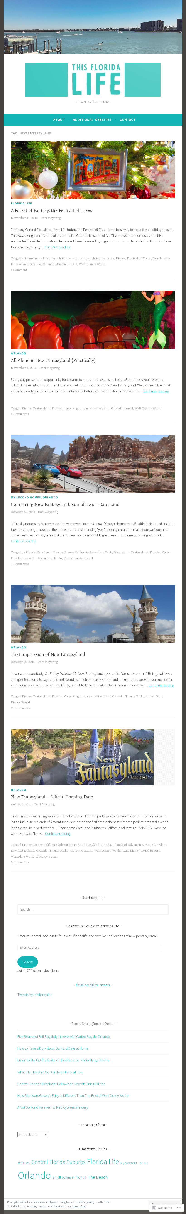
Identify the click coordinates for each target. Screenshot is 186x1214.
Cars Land (44, 552)
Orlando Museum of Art (60, 264)
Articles (24, 1162)
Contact (128, 119)
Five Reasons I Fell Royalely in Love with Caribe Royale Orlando (63, 1036)
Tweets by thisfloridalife (34, 994)
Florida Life (21, 203)
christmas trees (102, 258)
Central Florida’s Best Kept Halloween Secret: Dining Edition (61, 1083)
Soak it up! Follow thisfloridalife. (93, 926)
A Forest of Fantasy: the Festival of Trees (51, 210)
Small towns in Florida (69, 1177)
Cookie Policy (80, 1206)
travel (129, 408)
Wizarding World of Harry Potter (34, 856)
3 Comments (20, 564)
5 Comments (20, 862)
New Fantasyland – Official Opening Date (52, 797)
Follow (28, 962)
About (59, 119)
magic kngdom (74, 408)
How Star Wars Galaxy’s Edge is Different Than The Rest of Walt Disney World (72, 1095)
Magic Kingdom (74, 696)
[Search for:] (93, 909)
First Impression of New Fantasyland (48, 654)
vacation (86, 851)
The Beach (98, 1177)
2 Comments (20, 414)
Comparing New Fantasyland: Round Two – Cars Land (65, 504)
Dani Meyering (51, 218)
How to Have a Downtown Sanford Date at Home (53, 1048)
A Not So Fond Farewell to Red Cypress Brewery (52, 1107)
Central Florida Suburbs (58, 1162)
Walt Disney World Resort (141, 851)
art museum (30, 258)
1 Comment (19, 270)
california (28, 552)
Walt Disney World (92, 264)
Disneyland (121, 552)
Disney (120, 258)
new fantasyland (97, 408)
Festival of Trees (139, 258)
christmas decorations (73, 258)
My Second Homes (26, 497)
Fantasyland (41, 408)
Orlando (35, 264)
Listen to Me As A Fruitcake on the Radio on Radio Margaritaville (63, 1060)
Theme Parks (73, 558)
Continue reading (57, 247)
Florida (157, 258)
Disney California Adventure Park (88, 552)
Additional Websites (92, 119)
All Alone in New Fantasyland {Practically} (53, 360)
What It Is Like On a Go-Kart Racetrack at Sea (50, 1072)
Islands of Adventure (128, 845)
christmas (48, 258)
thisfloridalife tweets (93, 985)
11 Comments (20, 708)
